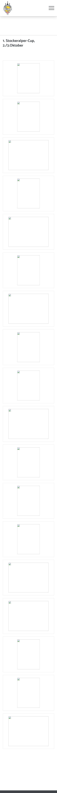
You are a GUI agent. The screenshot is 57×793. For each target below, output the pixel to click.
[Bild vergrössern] (28, 78)
